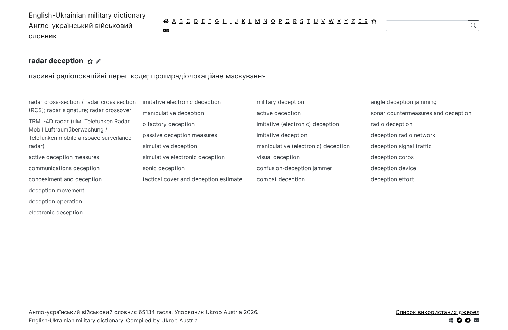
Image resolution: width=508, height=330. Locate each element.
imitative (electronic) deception (298, 123)
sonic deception (164, 168)
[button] (90, 61)
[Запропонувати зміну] (98, 61)
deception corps (392, 157)
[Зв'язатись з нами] (476, 320)
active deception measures (64, 157)
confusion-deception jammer (294, 168)
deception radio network (403, 135)
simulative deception (170, 146)
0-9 (363, 21)
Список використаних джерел (437, 312)
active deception (279, 112)
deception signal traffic (401, 146)
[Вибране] (373, 21)
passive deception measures (180, 135)
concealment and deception (65, 179)
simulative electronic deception (184, 157)
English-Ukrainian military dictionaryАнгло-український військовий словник (87, 25)
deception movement (56, 190)
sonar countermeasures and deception (421, 112)
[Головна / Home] (165, 21)
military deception (280, 101)
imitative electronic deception (182, 101)
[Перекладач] (166, 30)
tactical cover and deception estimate (192, 179)
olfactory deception (169, 123)
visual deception (278, 157)
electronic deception (56, 212)
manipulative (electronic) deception (303, 146)
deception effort (392, 179)
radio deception (391, 123)
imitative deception (282, 135)
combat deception (281, 179)
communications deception (64, 168)
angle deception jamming (404, 101)
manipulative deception (173, 112)
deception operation (55, 201)
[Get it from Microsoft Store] (451, 320)
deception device (393, 168)
